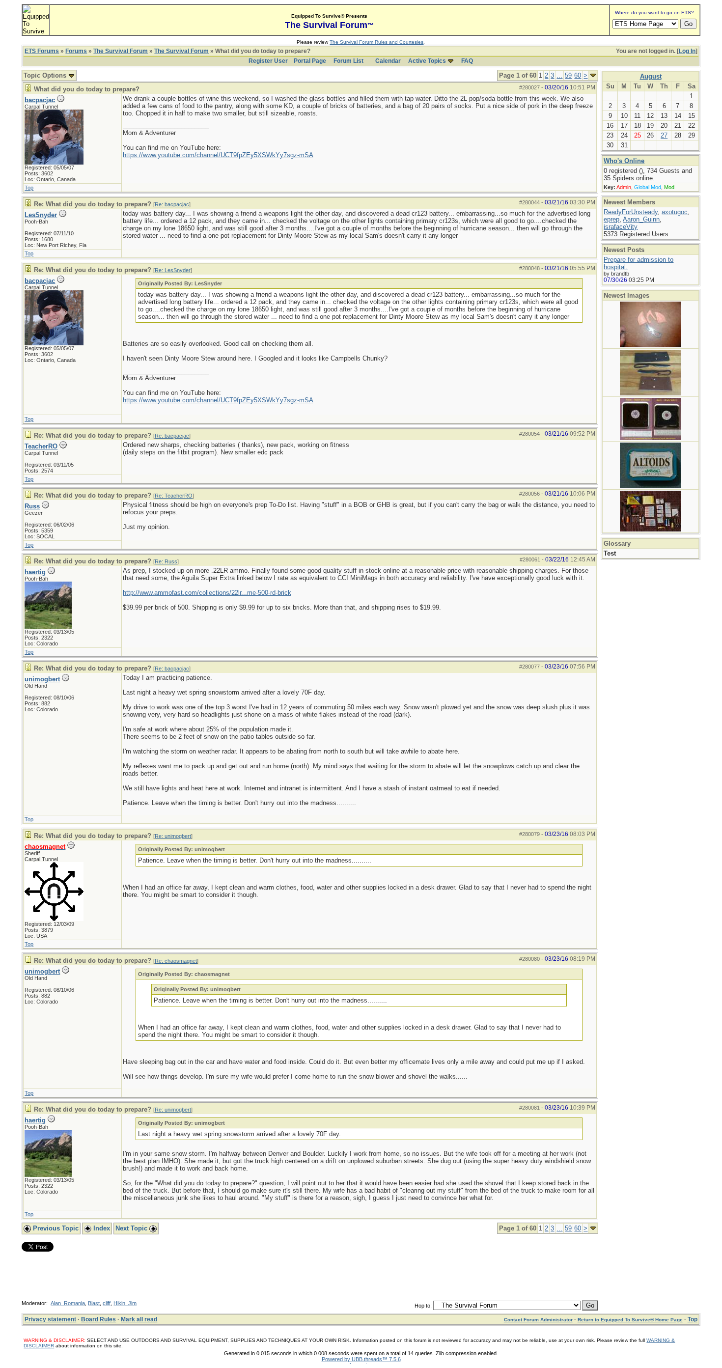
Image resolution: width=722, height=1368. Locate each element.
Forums (76, 51)
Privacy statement (50, 1319)
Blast (94, 1303)
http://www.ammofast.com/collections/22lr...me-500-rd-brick (207, 592)
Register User (268, 60)
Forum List (348, 60)
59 (568, 75)
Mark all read (139, 1319)
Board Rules (98, 1319)
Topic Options (46, 75)
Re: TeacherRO (174, 496)
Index (100, 1228)
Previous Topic (55, 1228)
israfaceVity (621, 226)
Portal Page (310, 60)
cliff (107, 1303)
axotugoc (675, 212)
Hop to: (423, 1306)
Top (29, 188)
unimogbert (42, 679)
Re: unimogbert (173, 836)
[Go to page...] (593, 75)
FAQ (467, 60)
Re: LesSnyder (173, 270)
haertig (35, 572)
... (559, 75)
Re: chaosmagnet (176, 961)
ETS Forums (42, 51)
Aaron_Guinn (641, 219)
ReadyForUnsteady (631, 212)
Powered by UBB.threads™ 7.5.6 (361, 1359)
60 (577, 75)
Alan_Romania (68, 1303)
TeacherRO (41, 446)
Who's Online (624, 161)
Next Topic (132, 1228)
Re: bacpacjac (172, 204)
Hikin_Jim (125, 1303)
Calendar (388, 60)
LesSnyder (41, 215)
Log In (687, 51)
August (651, 76)
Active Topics (427, 60)
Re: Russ (166, 561)
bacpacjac (40, 100)
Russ (32, 506)
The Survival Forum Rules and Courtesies (376, 42)
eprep (611, 219)
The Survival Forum (120, 51)
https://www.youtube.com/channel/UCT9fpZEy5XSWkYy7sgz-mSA (218, 155)
